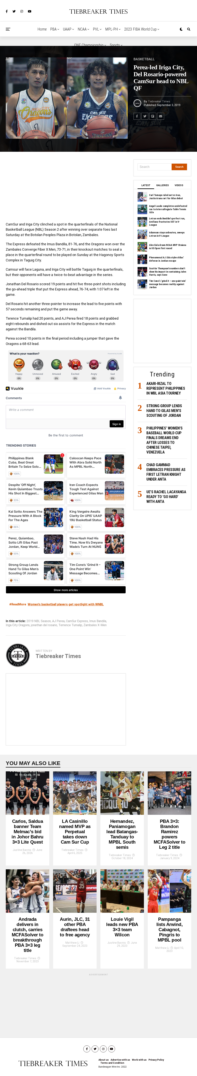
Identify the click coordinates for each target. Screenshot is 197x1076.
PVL (96, 29)
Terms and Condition (112, 1063)
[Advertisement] (66, 188)
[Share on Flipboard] (152, 116)
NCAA (82, 29)
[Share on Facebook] (137, 116)
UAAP (67, 29)
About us (103, 1060)
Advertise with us (120, 1060)
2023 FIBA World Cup (140, 29)
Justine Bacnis (22, 849)
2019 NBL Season (39, 621)
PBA (53, 29)
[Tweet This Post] (144, 116)
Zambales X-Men (95, 625)
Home (42, 29)
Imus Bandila (97, 621)
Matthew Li (72, 942)
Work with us (139, 1060)
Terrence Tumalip (70, 625)
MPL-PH (111, 29)
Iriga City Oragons (18, 625)
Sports (115, 45)
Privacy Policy (156, 1060)
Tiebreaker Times (159, 101)
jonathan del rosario (44, 625)
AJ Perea (58, 621)
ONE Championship (89, 45)
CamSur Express (77, 621)
